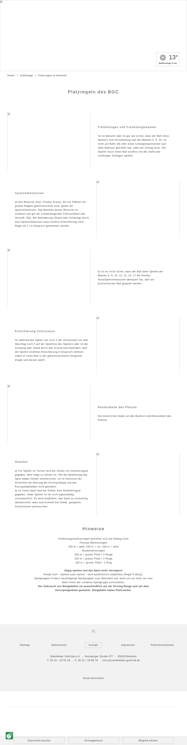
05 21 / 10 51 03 (60, 660)
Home (10, 75)
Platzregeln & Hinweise (52, 75)
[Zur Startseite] (93, 30)
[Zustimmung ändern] (9, 735)
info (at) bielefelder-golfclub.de (121, 660)
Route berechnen (93, 678)
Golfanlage (26, 75)
